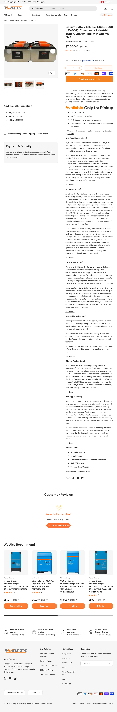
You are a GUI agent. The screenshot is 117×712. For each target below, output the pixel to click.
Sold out (98, 68)
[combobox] (63, 8)
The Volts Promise (47, 674)
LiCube (103, 704)
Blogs (66, 15)
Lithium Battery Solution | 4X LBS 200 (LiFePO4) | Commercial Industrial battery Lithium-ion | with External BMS (23, 21)
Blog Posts (66, 653)
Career (65, 679)
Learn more (99, 60)
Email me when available (89, 79)
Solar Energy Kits (53, 15)
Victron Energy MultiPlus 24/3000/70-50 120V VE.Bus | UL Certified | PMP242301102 (43, 585)
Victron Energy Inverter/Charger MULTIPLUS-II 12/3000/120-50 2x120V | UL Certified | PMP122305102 (101, 586)
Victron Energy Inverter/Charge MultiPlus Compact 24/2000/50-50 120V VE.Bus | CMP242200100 (72, 586)
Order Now (44, 606)
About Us (66, 658)
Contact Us (67, 663)
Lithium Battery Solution (74, 41)
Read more (69, 185)
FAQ (64, 667)
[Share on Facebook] (78, 478)
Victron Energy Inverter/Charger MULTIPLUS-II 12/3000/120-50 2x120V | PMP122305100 (16, 585)
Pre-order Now (16, 606)
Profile (82, 704)
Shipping (68, 50)
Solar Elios (66, 684)
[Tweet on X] (73, 478)
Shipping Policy (46, 670)
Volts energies (13, 704)
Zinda (50, 704)
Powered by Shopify (25, 704)
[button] (111, 8)
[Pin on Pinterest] (82, 478)
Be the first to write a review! (59, 525)
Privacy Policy (46, 661)
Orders (74, 704)
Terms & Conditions (48, 665)
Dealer (74, 15)
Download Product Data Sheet (78, 471)
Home (5, 21)
